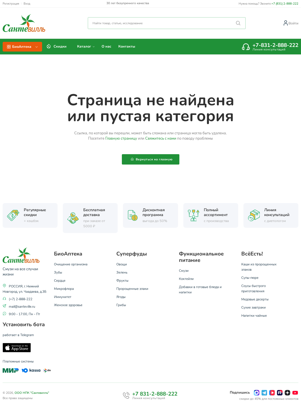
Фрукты (122, 280)
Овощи (121, 264)
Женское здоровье (68, 305)
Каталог (84, 46)
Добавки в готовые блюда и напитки (200, 289)
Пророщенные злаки (132, 288)
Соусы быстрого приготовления (253, 288)
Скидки (60, 46)
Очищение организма (70, 264)
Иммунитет (62, 296)
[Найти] (238, 23)
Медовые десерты (255, 299)
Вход (27, 3)
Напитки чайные (254, 315)
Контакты (126, 46)
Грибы (121, 305)
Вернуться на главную (154, 159)
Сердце (59, 280)
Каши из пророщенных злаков (259, 267)
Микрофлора (64, 288)
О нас (106, 46)
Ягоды (121, 296)
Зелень (121, 272)
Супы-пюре (249, 277)
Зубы (58, 272)
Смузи (184, 270)
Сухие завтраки (253, 307)
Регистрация (11, 3)
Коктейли (186, 278)
